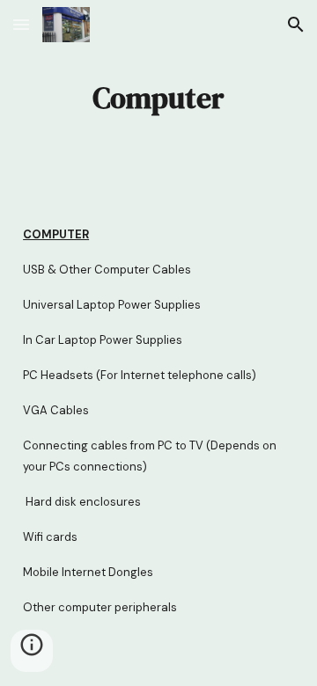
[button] (21, 24)
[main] (158, 97)
